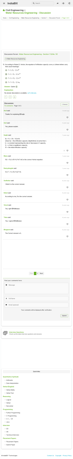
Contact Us (50, 455)
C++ (7, 419)
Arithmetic (9, 380)
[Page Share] (57, 3)
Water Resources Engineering (30, 18)
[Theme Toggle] (63, 3)
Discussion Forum (54, 18)
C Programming (11, 416)
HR (7, 432)
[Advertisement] (36, 35)
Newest (65, 104)
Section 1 (44, 18)
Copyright (58, 455)
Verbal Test (10, 393)
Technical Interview (12, 435)
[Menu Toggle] (4, 3)
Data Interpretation (12, 383)
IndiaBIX (13, 3)
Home (5, 18)
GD (7, 429)
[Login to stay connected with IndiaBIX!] (69, 3)
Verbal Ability (10, 390)
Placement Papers (12, 442)
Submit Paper (10, 445)
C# (12, 419)
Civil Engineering (14, 18)
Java (7, 422)
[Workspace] (10, 96)
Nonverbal (9, 406)
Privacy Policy (67, 455)
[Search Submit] (34, 3)
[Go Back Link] (5, 96)
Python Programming (13, 413)
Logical (8, 400)
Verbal (8, 403)
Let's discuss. (32, 93)
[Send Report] (14, 96)
